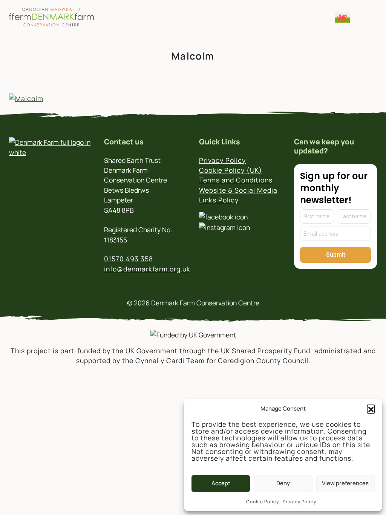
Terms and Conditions (236, 179)
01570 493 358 (128, 258)
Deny (283, 483)
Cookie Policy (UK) (230, 170)
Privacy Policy (299, 501)
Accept (220, 483)
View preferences (345, 483)
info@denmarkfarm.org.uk (147, 268)
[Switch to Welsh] (342, 17)
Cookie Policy (262, 501)
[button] (371, 408)
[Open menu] (366, 17)
